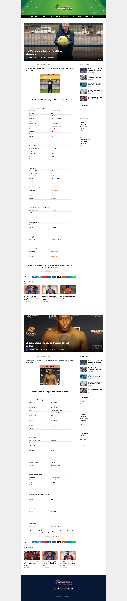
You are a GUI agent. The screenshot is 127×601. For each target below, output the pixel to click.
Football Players (83, 128)
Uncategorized (83, 152)
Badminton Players (84, 114)
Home (31, 16)
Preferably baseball (84, 141)
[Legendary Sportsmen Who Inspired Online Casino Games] (32, 555)
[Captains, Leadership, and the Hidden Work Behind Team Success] (83, 77)
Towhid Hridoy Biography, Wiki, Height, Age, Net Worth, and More (50, 298)
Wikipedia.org (54, 256)
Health (81, 133)
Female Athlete (83, 124)
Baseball (86, 16)
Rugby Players (83, 143)
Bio (80, 120)
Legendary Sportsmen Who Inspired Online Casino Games (31, 563)
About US (63, 593)
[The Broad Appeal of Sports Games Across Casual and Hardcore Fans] (83, 70)
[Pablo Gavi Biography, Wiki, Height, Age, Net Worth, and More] (32, 289)
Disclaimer (69, 593)
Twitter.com (53, 254)
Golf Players (82, 130)
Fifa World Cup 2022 (84, 126)
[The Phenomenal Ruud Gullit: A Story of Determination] (68, 289)
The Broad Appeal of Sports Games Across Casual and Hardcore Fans (95, 69)
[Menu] (24, 16)
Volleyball (57, 16)
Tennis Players (83, 147)
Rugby (73, 16)
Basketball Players (84, 118)
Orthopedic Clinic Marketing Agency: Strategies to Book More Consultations (95, 90)
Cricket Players (83, 122)
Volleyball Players (83, 154)
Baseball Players (83, 116)
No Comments (44, 57)
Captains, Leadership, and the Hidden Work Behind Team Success (95, 76)
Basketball (65, 16)
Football (44, 16)
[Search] (103, 16)
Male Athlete (82, 135)
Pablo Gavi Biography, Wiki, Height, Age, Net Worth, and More (31, 298)
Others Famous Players (85, 139)
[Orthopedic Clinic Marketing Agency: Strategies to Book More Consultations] (83, 91)
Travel (81, 149)
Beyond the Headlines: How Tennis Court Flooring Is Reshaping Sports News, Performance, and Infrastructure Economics (95, 83)
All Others (82, 109)
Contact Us (76, 593)
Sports (81, 145)
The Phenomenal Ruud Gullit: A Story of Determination (68, 297)
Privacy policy (55, 593)
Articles (81, 111)
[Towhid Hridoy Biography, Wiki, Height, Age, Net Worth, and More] (50, 289)
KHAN (31, 57)
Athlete (36, 16)
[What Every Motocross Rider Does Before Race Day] (83, 98)
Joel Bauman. (56, 271)
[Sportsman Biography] (63, 7)
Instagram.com (54, 251)
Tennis (79, 16)
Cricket (50, 16)
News (93, 16)
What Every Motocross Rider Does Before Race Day (95, 98)
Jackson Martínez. (56, 536)
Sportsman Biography (28, 19)
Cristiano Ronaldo (55, 190)
